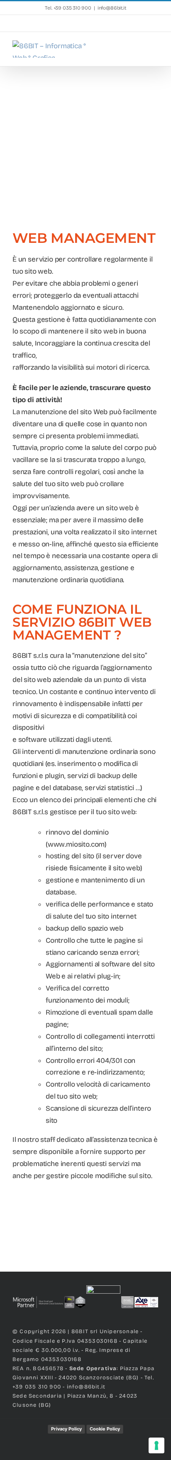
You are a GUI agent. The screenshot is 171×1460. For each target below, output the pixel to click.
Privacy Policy (66, 1429)
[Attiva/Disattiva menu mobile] (155, 48)
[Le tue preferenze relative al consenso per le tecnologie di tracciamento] (156, 1445)
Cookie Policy (105, 1429)
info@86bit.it (112, 8)
